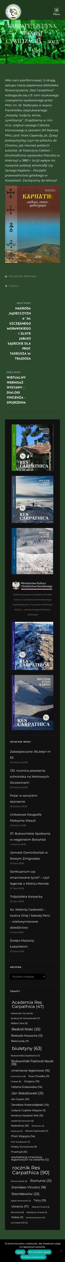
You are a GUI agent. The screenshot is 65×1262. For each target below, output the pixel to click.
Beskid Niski (26, 1029)
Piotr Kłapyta (23, 1136)
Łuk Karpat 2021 (19, 1223)
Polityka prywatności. (33, 1257)
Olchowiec (38, 1126)
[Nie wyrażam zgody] (60, 1250)
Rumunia (41, 1181)
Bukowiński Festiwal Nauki (32, 1062)
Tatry (40, 1200)
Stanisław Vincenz (28, 1187)
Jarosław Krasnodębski (30, 1104)
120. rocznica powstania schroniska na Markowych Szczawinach (29, 776)
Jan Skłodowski (28, 1093)
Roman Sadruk (19, 1181)
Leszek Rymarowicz (22, 1121)
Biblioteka (30, 276)
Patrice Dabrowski (36, 1131)
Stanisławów (26, 1194)
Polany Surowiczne (24, 1146)
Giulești (16, 1081)
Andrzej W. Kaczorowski (25, 1018)
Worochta (17, 1212)
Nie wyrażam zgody (39, 1252)
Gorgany (32, 1081)
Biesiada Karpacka (27, 1035)
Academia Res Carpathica (28, 1004)
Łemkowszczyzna (35, 1218)
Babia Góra (19, 1023)
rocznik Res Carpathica (31, 1170)
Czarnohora (18, 1076)
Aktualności (16, 276)
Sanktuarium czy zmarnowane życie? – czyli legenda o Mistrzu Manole (29, 877)
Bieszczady (20, 1041)
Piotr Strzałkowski (20, 1142)
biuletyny (27, 1048)
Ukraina (13, 285)
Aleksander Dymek (22, 1013)
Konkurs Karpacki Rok (27, 1115)
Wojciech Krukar (41, 1207)
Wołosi (17, 1217)
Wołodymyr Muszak (36, 1212)
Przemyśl (19, 1151)
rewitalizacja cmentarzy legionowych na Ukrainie (30, 1158)
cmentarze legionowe (30, 1070)
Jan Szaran (20, 1099)
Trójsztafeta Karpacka (26, 896)
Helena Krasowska (26, 1087)
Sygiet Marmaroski (21, 1201)
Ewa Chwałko (38, 1076)
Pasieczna (17, 1131)
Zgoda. (20, 1252)
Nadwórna (20, 1125)
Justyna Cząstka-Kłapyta (28, 1110)
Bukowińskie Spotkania (25, 1055)
